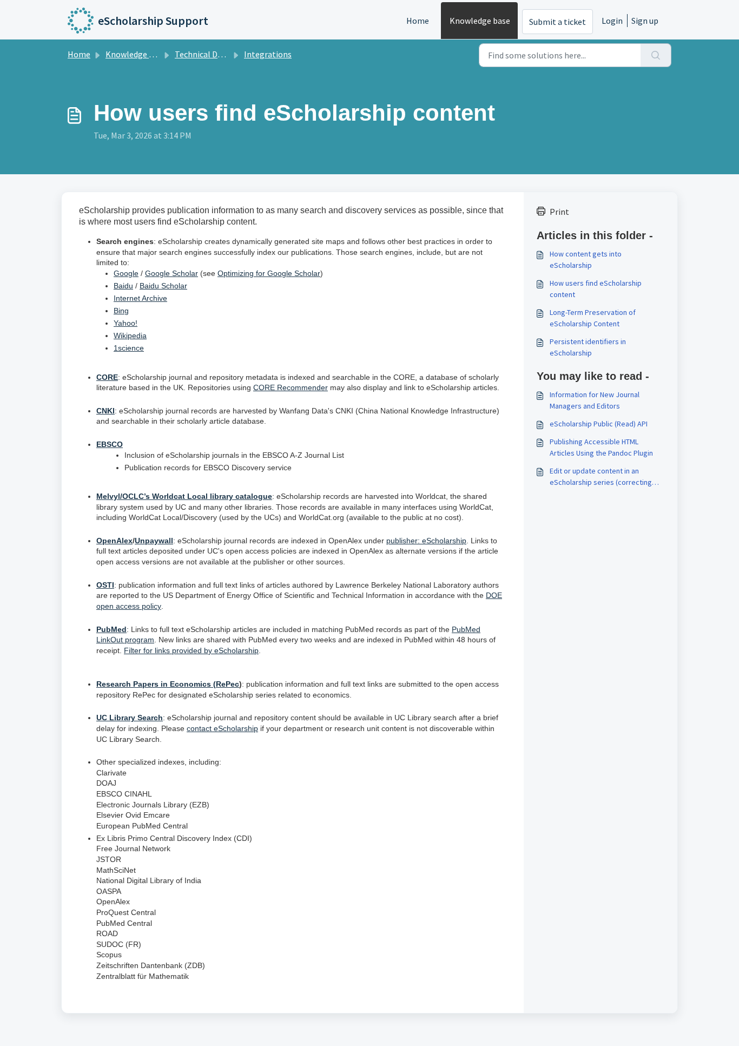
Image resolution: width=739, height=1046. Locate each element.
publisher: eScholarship (426, 540)
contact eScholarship (222, 728)
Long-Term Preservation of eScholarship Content (593, 317)
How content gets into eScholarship (586, 259)
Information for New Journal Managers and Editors (594, 400)
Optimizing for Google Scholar (268, 273)
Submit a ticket (557, 21)
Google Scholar (171, 273)
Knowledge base (480, 20)
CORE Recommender (290, 387)
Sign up (644, 20)
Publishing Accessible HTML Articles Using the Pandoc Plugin (601, 447)
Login (612, 20)
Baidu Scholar (163, 285)
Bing (121, 310)
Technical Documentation (223, 54)
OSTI (105, 585)
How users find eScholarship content (596, 288)
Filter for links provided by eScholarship (191, 650)
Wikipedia (130, 335)
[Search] (656, 55)
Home (417, 20)
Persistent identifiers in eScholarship (588, 347)
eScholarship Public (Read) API (599, 424)
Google (126, 273)
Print (559, 211)
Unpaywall (154, 540)
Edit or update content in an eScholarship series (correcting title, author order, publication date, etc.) (601, 477)
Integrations (268, 54)
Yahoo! (125, 323)
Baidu (123, 285)
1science (129, 348)
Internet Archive (140, 298)
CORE (107, 377)
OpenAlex (114, 540)
